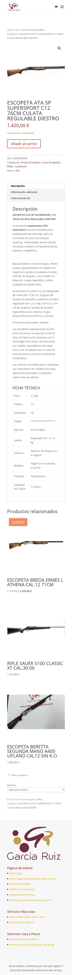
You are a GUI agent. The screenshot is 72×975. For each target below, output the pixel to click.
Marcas (11, 785)
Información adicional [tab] (24, 192)
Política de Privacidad (22, 889)
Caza (17, 29)
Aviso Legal (16, 873)
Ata (18, 170)
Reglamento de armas (22, 894)
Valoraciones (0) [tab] (20, 198)
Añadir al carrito (24, 143)
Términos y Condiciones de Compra (30, 900)
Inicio (10, 29)
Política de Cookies (20, 884)
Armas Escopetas (31, 162)
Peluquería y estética (22, 922)
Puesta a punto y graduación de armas (32, 944)
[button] (59, 48)
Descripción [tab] (18, 186)
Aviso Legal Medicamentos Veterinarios (32, 878)
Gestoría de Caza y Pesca (24, 939)
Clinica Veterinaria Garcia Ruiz (27, 917)
